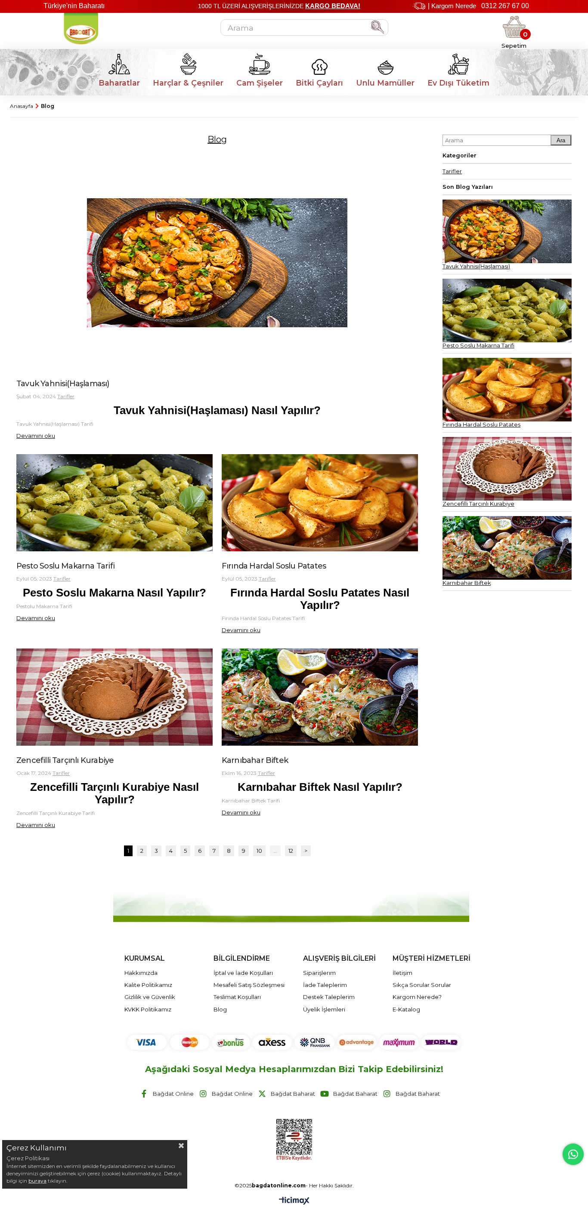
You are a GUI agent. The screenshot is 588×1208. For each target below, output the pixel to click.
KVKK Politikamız (147, 1009)
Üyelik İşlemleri (324, 1009)
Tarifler (65, 396)
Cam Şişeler (259, 82)
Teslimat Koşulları (237, 996)
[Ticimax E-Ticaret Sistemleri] (294, 1201)
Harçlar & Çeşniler (188, 82)
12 (290, 851)
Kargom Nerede (453, 5)
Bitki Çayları (319, 82)
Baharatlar (119, 82)
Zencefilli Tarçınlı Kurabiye (65, 760)
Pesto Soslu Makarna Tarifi (65, 566)
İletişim (402, 972)
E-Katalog (406, 1009)
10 (259, 851)
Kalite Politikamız (148, 984)
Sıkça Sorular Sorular (422, 984)
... (275, 851)
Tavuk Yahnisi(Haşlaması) (62, 383)
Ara (561, 140)
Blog (220, 1009)
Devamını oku (35, 435)
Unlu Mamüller (385, 82)
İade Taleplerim (325, 984)
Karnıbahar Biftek (255, 760)
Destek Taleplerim (329, 996)
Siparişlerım (319, 972)
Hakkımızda (141, 972)
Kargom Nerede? (417, 996)
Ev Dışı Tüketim (458, 82)
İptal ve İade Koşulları (243, 972)
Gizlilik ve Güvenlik (149, 996)
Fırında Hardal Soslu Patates (274, 566)
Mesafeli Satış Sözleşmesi (249, 984)
